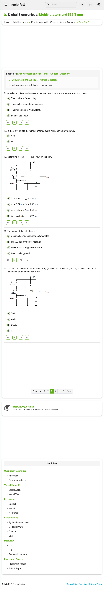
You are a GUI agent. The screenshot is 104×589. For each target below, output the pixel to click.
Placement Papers (17, 564)
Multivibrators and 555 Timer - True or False (32, 85)
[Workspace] (21, 122)
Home (6, 22)
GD (10, 545)
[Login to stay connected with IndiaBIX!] (98, 4)
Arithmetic (13, 475)
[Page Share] (82, 4)
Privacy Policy (95, 584)
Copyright (83, 584)
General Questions (67, 22)
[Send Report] (27, 122)
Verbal (12, 508)
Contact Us (72, 584)
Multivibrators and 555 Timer (43, 22)
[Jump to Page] (40, 391)
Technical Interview (18, 554)
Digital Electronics (20, 22)
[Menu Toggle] (5, 4)
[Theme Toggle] (90, 4)
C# (16, 531)
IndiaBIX (18, 4)
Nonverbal (14, 512)
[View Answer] (8, 122)
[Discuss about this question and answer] (14, 122)
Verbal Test (14, 494)
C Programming (16, 527)
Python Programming (19, 522)
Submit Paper (15, 568)
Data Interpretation (17, 480)
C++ (11, 531)
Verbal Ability (15, 490)
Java (11, 536)
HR (10, 550)
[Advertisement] (52, 47)
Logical (12, 504)
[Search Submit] (48, 4)
